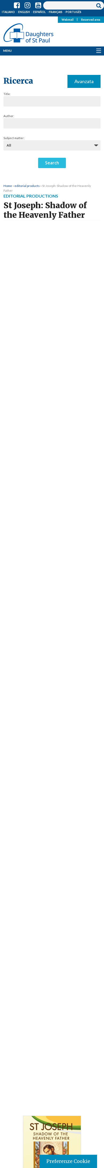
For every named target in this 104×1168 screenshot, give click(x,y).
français (55, 12)
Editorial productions (30, 195)
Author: (8, 116)
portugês (73, 12)
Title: (7, 94)
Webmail (68, 19)
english (24, 12)
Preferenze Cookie (68, 1161)
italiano (8, 12)
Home (7, 185)
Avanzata (84, 81)
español (39, 12)
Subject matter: (14, 138)
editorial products (27, 185)
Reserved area (90, 19)
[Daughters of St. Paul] (28, 31)
